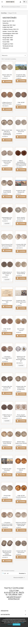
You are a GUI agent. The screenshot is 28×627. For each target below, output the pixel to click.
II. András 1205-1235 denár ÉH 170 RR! (21, 245)
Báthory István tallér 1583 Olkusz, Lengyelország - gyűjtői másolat (7, 132)
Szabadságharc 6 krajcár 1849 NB (7, 442)
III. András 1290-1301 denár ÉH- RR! (7, 387)
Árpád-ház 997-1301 (8, 21)
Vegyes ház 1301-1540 (9, 25)
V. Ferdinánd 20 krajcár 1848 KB (7, 191)
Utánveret (6, 48)
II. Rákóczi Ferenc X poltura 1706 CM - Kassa (7, 273)
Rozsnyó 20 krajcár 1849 (7, 301)
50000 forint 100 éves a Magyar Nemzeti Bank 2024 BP (21, 359)
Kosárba (7, 82)
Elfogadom (17, 624)
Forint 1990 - (6, 42)
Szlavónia (5, 23)
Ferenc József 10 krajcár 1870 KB (21, 272)
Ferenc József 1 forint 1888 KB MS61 (21, 415)
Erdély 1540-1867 (8, 27)
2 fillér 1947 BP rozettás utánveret (21, 496)
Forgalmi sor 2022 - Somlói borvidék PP (21, 75)
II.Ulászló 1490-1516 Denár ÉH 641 (21, 551)
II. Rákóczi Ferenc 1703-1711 (11, 29)
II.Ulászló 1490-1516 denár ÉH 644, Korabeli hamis (21, 388)
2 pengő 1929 (7, 495)
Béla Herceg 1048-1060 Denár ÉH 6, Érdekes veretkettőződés (7, 553)
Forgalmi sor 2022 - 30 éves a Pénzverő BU (21, 302)
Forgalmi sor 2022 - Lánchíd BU (7, 469)
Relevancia (14, 55)
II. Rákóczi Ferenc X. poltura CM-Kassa (7, 103)
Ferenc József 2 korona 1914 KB (21, 218)
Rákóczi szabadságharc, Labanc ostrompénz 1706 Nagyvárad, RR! (21, 163)
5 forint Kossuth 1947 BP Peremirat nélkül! (7, 245)
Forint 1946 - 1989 (8, 40)
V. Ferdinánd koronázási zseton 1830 (7, 358)
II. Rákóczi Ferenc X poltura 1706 (7, 415)
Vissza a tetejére (19, 578)
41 (8, 573)
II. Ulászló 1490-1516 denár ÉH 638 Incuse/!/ (7, 162)
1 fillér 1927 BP (20, 102)
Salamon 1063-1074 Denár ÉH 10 (7, 75)
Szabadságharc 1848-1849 (10, 33)
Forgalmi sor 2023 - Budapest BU (21, 191)
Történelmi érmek (8, 46)
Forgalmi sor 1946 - (8, 44)
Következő (22, 573)
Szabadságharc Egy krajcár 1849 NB (7, 218)
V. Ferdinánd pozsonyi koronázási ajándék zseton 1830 (7, 524)
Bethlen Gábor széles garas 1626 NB (21, 442)
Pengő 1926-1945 (8, 37)
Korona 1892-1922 (8, 35)
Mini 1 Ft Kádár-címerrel (21, 329)
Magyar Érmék (10, 17)
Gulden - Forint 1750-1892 (10, 31)
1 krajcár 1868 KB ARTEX (21, 469)
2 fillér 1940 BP (7, 329)
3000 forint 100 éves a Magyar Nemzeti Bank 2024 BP (21, 524)
